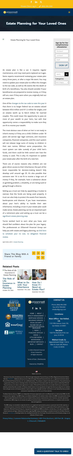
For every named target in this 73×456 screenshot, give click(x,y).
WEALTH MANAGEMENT (36, 339)
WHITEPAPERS (36, 363)
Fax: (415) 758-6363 (59, 331)
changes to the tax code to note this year (28, 103)
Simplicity (40, 388)
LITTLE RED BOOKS (36, 361)
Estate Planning (18, 242)
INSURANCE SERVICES (36, 344)
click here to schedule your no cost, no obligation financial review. (24, 233)
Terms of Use (31, 383)
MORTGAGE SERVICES (36, 341)
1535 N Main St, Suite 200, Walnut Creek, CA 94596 (59, 368)
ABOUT (39, 337)
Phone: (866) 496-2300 (59, 328)
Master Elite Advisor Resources (36, 351)
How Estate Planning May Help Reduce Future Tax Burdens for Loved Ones (9, 291)
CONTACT (40, 368)
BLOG (32, 368)
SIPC (12, 402)
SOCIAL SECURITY (36, 346)
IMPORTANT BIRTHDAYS (36, 365)
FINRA (9, 402)
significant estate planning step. (15, 216)
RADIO (36, 354)
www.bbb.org (11, 436)
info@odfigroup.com (59, 333)
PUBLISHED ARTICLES (36, 356)
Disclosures (42, 383)
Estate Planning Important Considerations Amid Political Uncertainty (25, 289)
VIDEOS (35, 358)
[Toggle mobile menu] (69, 12)
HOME (32, 337)
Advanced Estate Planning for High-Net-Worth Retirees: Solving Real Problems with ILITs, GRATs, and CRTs (38, 302)
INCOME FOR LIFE (35, 348)
